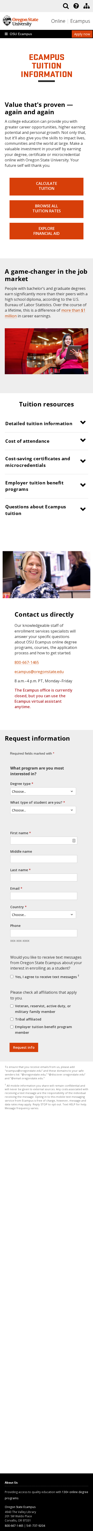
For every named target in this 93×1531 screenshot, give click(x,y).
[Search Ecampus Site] (65, 6)
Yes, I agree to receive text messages (46, 976)
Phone (15, 925)
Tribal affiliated (28, 1019)
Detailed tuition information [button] (38, 423)
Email (15, 888)
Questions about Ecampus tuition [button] (35, 510)
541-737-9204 (35, 1526)
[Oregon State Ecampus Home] (68, 21)
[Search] (65, 6)
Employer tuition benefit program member (43, 1030)
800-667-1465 (27, 662)
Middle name (21, 851)
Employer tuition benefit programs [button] (34, 486)
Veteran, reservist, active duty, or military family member (43, 1009)
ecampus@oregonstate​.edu (39, 671)
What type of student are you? (36, 802)
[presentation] (75, 6)
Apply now (82, 34)
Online (58, 21)
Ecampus (80, 21)
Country (17, 907)
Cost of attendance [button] (27, 441)
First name (19, 833)
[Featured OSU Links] (76, 6)
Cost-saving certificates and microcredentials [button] (37, 462)
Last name (19, 870)
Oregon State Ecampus (20, 1507)
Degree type (20, 783)
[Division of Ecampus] (86, 6)
